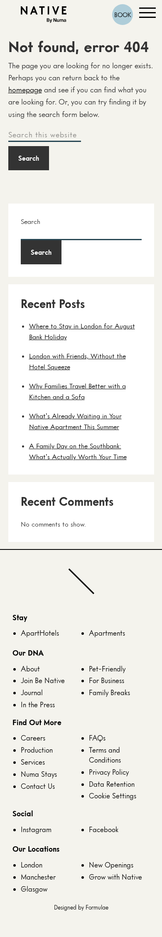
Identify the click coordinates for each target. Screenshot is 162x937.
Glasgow (34, 889)
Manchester (38, 876)
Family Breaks (109, 692)
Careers (33, 737)
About (30, 668)
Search (30, 221)
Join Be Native (43, 680)
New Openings (111, 864)
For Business (106, 680)
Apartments (107, 633)
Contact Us (38, 786)
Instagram (36, 829)
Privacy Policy (109, 772)
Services (33, 762)
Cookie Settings (112, 795)
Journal (32, 692)
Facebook (103, 829)
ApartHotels (40, 633)
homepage (25, 89)
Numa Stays (39, 774)
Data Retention (112, 784)
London (31, 864)
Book (122, 14)
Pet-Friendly (107, 668)
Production (37, 750)
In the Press (38, 704)
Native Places (43, 14)
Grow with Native (115, 876)
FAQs (97, 737)
